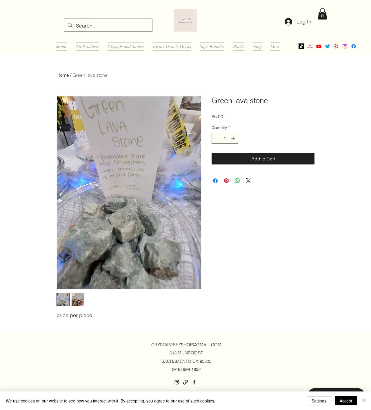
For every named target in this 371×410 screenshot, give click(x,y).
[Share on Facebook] (215, 180)
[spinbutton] (225, 138)
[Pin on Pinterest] (226, 180)
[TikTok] (301, 46)
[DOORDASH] (310, 46)
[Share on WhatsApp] (237, 180)
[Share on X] (248, 180)
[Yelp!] (336, 46)
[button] (322, 13)
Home (63, 75)
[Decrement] (216, 138)
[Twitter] (327, 46)
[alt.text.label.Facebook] (354, 46)
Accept (346, 401)
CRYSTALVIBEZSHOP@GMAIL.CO (184, 344)
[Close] (364, 400)
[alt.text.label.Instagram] (345, 46)
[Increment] (233, 138)
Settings (319, 401)
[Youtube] (319, 46)
